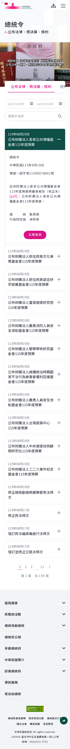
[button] (31, 103)
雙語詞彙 (35, 723)
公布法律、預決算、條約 (31, 86)
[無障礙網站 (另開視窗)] (35, 709)
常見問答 (48, 723)
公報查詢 (35, 234)
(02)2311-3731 (39, 741)
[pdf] (14, 196)
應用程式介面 (54, 718)
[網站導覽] (53, 6)
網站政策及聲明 (17, 718)
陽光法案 (22, 723)
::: (2, 2)
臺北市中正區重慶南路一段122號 (40, 736)
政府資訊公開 (36, 718)
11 (42, 566)
